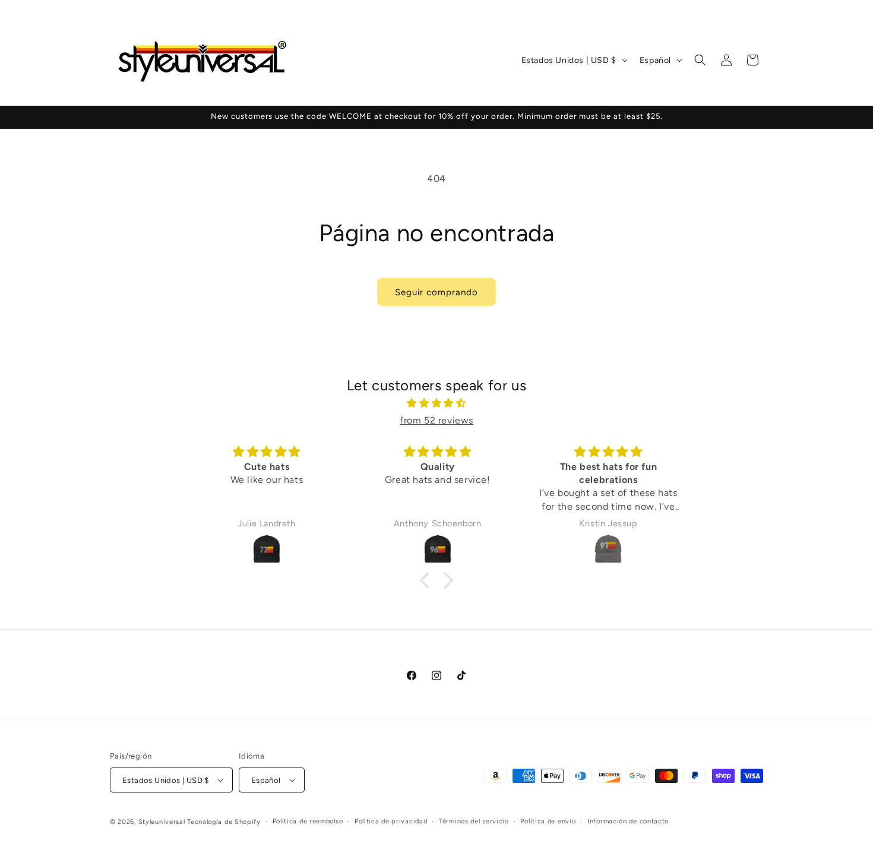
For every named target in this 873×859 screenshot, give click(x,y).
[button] (700, 60)
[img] (436, 403)
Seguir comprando (436, 292)
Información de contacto (628, 821)
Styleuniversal (163, 822)
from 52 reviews (436, 420)
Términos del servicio (474, 821)
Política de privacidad (391, 821)
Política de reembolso (308, 821)
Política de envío (547, 821)
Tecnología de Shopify (224, 822)
